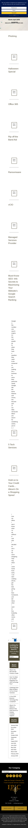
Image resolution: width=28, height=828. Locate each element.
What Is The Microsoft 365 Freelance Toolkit (14, 671)
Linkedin (17, 776)
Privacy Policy (23, 824)
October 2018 (14, 735)
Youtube (20, 776)
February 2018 (14, 753)
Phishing (12, 36)
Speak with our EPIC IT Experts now (14, 23)
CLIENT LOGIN (21, 808)
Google (13, 776)
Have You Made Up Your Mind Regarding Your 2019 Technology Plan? (14, 680)
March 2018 (14, 751)
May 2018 (13, 747)
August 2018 (14, 741)
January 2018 (14, 755)
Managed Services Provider (12, 240)
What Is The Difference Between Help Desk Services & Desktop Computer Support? (14, 710)
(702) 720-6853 (8, 803)
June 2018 (13, 745)
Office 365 (13, 104)
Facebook (10, 776)
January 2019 (14, 725)
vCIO (10, 204)
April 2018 (13, 749)
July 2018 (13, 743)
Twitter (7, 776)
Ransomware (14, 172)
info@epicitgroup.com (18, 803)
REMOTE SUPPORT (8, 808)
